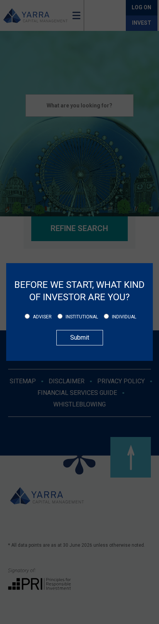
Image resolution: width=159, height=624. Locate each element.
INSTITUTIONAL (82, 317)
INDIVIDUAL (124, 317)
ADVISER (42, 317)
